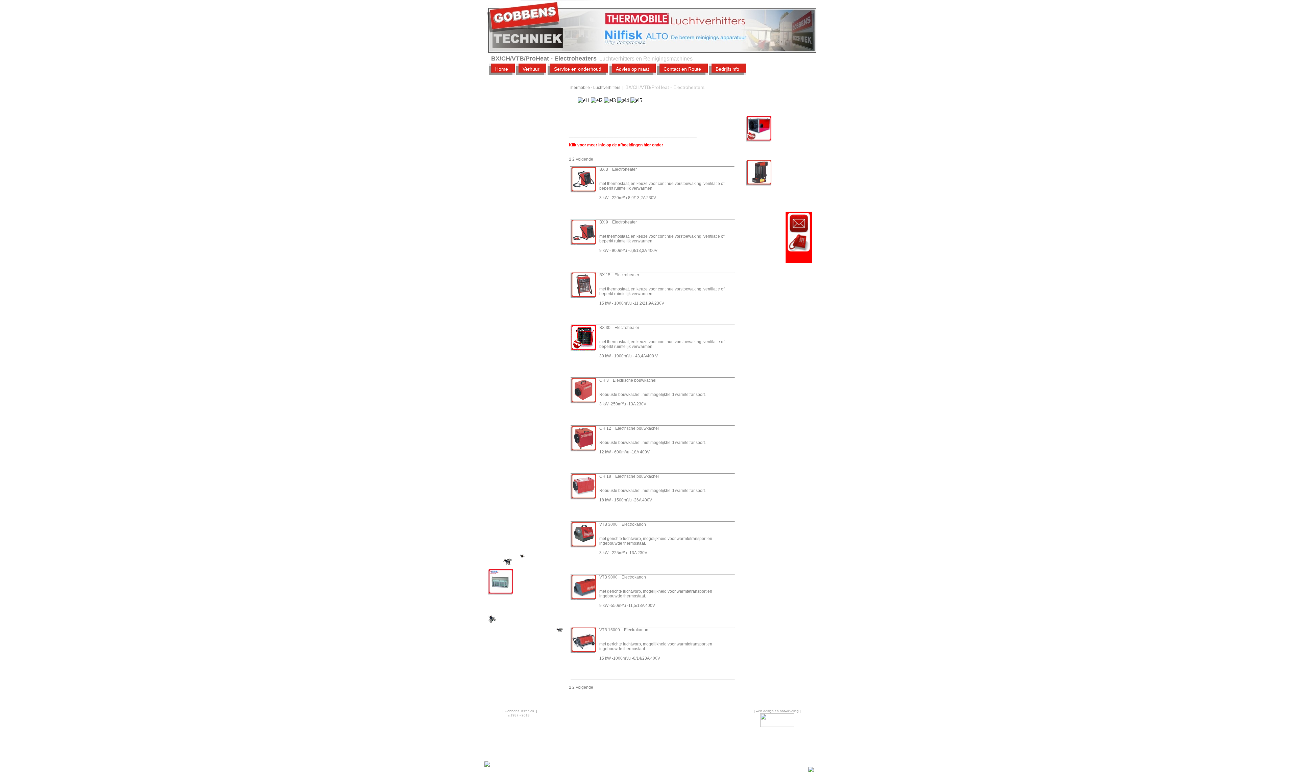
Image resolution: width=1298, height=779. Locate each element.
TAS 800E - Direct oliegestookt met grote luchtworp (527, 277)
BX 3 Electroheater (618, 169)
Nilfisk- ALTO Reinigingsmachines (520, 437)
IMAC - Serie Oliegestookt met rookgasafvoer (522, 207)
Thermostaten (519, 346)
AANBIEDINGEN (516, 496)
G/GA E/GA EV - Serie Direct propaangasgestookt (527, 227)
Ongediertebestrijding (522, 487)
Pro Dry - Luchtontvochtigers (524, 325)
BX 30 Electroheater (619, 327)
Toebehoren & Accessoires (519, 412)
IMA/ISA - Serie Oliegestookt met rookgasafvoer (522, 187)
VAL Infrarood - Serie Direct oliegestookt (526, 310)
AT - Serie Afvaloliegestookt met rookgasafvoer (526, 117)
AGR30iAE (498, 593)
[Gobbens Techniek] (487, 766)
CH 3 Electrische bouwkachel (627, 380)
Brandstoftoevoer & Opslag (524, 373)
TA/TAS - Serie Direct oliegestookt (526, 149)
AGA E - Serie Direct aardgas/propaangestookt (531, 260)
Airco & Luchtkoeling (520, 468)
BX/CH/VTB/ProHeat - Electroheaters (527, 134)
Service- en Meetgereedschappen (527, 398)
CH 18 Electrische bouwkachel (629, 476)
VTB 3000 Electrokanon (622, 524)
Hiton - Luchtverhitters (522, 425)
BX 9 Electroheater (618, 222)
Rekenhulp (510, 533)
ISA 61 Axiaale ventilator (770, 135)
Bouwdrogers (513, 477)
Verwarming (511, 459)
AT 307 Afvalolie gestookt (771, 179)
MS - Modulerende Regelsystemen (524, 245)
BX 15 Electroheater (619, 275)
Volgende (584, 159)
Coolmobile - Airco (523, 337)
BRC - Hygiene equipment (526, 449)
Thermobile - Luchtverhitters (514, 99)
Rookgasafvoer (520, 385)
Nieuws (506, 523)
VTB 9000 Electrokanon (622, 577)
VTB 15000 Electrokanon (623, 630)
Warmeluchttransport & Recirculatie (528, 358)
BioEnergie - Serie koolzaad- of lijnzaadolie (529, 295)
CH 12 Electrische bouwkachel (629, 428)
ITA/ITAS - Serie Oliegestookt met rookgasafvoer (522, 167)
